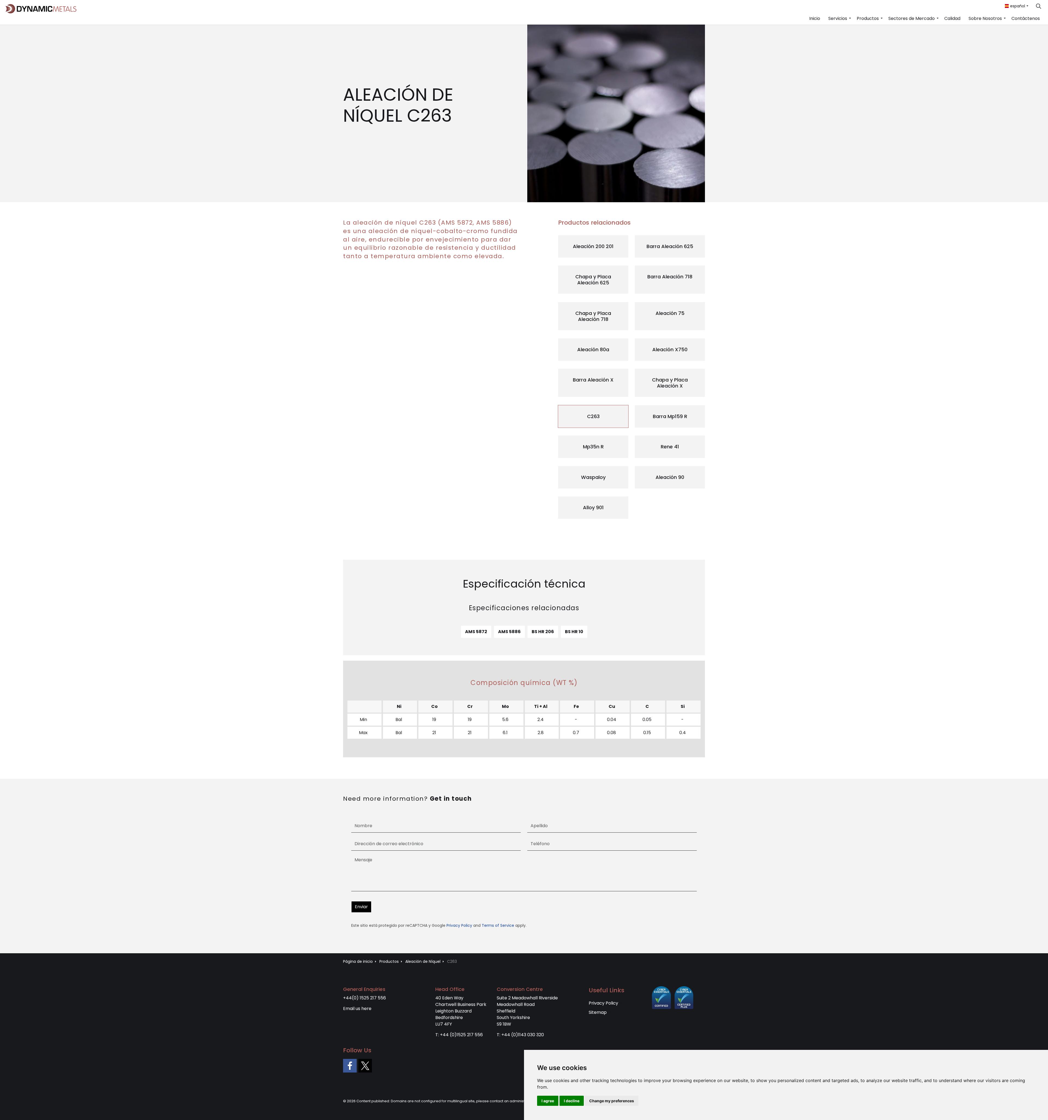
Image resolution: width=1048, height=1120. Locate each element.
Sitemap (598, 1012)
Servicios (837, 18)
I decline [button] (571, 1100)
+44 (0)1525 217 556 (461, 1035)
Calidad (952, 18)
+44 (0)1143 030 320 (522, 1035)
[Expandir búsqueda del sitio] (1038, 6)
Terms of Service (498, 925)
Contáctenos (1025, 18)
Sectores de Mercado (911, 18)
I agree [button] (547, 1100)
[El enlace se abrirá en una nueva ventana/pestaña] (350, 1066)
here (366, 1008)
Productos (868, 18)
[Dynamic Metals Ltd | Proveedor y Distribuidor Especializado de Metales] (40, 8)
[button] (616, 113)
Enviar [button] (361, 907)
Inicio (814, 18)
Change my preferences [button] (611, 1100)
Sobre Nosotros (985, 18)
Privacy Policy (459, 925)
